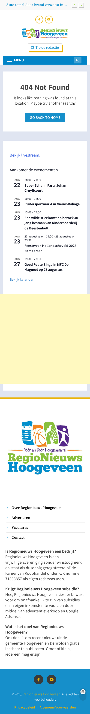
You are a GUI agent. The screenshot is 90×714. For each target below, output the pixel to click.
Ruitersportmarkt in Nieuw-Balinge (52, 204)
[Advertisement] (45, 339)
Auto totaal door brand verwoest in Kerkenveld (34, 5)
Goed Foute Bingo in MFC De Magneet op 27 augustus (46, 267)
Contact (18, 537)
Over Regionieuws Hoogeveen (37, 507)
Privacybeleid (24, 707)
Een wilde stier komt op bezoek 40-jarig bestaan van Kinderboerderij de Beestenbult (51, 222)
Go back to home (45, 117)
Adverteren (21, 517)
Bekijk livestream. (25, 155)
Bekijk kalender (21, 279)
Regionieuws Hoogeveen (41, 693)
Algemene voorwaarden (58, 707)
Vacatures (20, 527)
